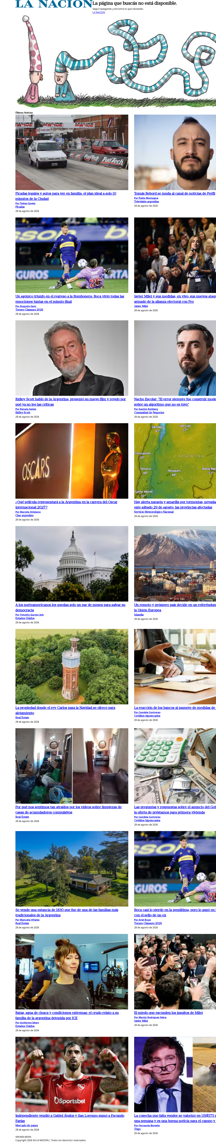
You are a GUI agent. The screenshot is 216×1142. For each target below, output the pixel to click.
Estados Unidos (25, 618)
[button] (71, 153)
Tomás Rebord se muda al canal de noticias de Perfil (174, 193)
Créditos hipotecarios (147, 716)
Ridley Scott (22, 412)
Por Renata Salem (25, 409)
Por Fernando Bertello (147, 1125)
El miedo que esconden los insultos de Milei (168, 1013)
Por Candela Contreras (147, 712)
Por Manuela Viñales (27, 919)
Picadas (20, 207)
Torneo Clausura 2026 (29, 310)
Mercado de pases (26, 1125)
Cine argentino (24, 515)
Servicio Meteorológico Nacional (154, 512)
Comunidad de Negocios (149, 412)
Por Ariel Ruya (142, 919)
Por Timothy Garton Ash (29, 614)
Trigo (137, 1129)
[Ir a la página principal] (54, 6)
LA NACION (99, 12)
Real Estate (22, 717)
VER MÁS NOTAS (23, 1137)
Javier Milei (141, 306)
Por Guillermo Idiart (27, 1022)
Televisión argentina (146, 201)
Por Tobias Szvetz (25, 203)
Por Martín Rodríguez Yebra (150, 1017)
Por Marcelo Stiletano (28, 512)
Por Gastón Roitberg (146, 409)
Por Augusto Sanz (25, 306)
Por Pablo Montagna (146, 198)
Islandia (139, 615)
